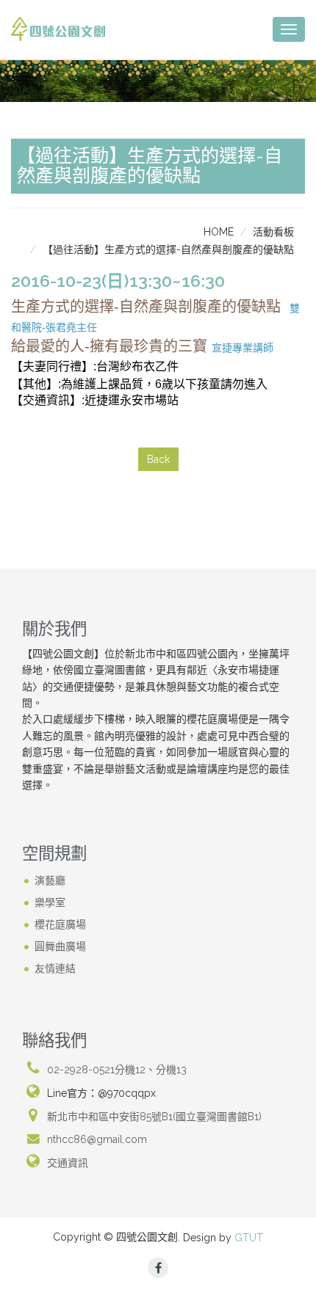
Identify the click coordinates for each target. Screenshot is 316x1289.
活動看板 (273, 232)
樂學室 (50, 902)
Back (158, 459)
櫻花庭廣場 (60, 924)
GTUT (248, 1238)
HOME (219, 232)
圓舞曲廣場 (60, 946)
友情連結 (55, 968)
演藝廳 (50, 880)
